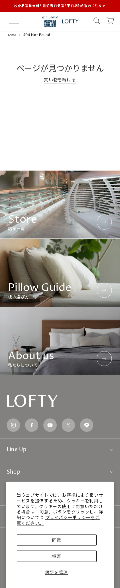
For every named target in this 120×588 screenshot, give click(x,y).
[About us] (60, 341)
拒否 (56, 556)
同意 (56, 540)
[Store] (60, 204)
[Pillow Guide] (60, 273)
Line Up (17, 449)
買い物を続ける (60, 79)
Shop (13, 472)
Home (12, 35)
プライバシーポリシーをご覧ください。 (58, 520)
